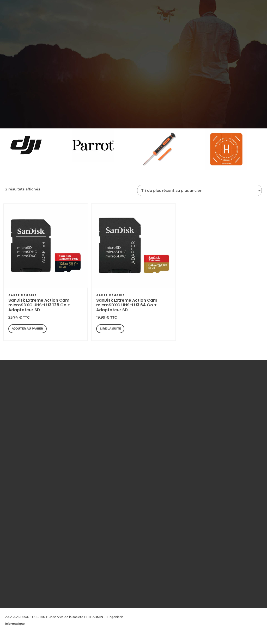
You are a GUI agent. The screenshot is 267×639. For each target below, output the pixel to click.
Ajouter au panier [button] (27, 328)
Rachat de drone (84, 450)
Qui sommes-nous (85, 397)
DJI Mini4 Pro (131, 522)
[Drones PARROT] (93, 145)
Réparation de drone (87, 470)
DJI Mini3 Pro (131, 502)
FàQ (75, 430)
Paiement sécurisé (86, 463)
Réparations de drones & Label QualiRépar (83, 482)
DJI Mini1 (133, 463)
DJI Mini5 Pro (131, 541)
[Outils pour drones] (159, 149)
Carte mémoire (22, 295)
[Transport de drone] (226, 149)
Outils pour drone (131, 430)
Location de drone (85, 456)
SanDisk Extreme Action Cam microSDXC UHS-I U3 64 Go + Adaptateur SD (126, 305)
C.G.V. (76, 423)
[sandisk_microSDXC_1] (134, 246)
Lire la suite (110, 328)
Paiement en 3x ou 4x (88, 496)
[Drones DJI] (26, 145)
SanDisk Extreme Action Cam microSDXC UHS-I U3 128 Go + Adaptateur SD (39, 305)
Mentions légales (84, 404)
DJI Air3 (132, 581)
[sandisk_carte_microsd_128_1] (46, 246)
